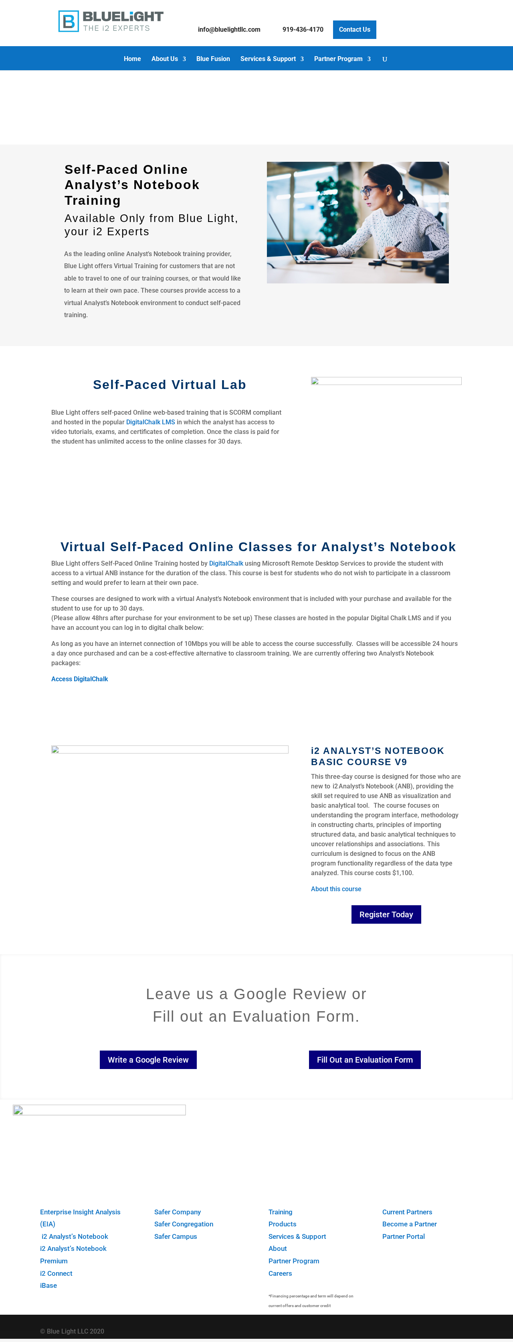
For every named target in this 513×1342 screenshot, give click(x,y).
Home (132, 59)
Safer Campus (175, 1236)
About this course (336, 889)
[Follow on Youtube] (454, 1329)
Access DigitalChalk (79, 679)
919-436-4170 (303, 29)
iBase (48, 1285)
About (278, 1248)
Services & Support (268, 59)
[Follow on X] (429, 1329)
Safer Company (177, 1212)
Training (281, 1212)
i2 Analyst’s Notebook (74, 1236)
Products (283, 1224)
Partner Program (338, 59)
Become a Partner (409, 1224)
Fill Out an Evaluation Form (365, 1060)
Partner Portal (403, 1236)
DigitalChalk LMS (150, 422)
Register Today (386, 914)
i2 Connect (56, 1273)
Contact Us (354, 29)
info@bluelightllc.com (229, 29)
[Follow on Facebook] (404, 1329)
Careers (280, 1273)
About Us (164, 59)
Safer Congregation (183, 1224)
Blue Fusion (213, 59)
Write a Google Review (148, 1060)
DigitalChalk (226, 563)
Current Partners (407, 1212)
